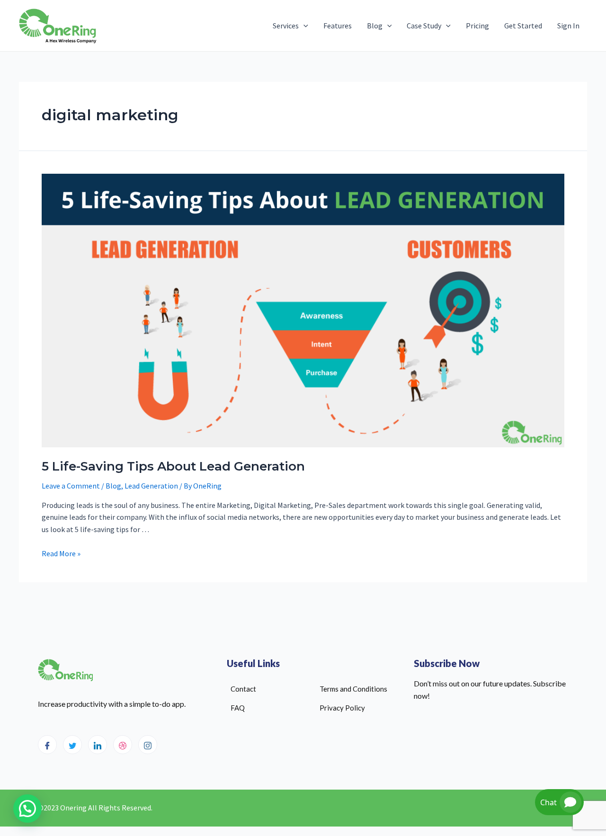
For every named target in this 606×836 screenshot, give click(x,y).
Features (337, 25)
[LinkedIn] (97, 744)
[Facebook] (47, 744)
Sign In (568, 25)
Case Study (424, 25)
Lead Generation (151, 485)
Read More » (61, 553)
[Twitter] (72, 744)
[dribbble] (122, 744)
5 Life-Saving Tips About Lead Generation (173, 466)
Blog (375, 25)
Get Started (523, 25)
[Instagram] (147, 744)
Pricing (477, 25)
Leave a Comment (71, 485)
